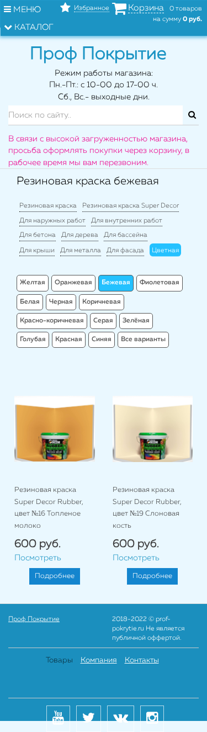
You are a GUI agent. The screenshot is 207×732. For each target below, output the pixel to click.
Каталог (33, 27)
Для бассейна (125, 235)
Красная (68, 339)
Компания (99, 660)
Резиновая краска (48, 206)
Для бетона (37, 235)
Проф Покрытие (34, 619)
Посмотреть (37, 558)
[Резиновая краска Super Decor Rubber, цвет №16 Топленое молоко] (54, 428)
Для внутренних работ (126, 221)
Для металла (80, 250)
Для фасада (125, 250)
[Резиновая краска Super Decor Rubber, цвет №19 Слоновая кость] (153, 428)
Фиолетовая (159, 282)
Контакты (142, 660)
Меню (26, 10)
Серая (103, 320)
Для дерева (79, 235)
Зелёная (136, 320)
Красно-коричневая (52, 320)
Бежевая (116, 282)
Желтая (32, 282)
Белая (30, 302)
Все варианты (143, 339)
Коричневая (101, 302)
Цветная (165, 250)
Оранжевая (73, 282)
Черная (61, 302)
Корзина (146, 8)
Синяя (102, 339)
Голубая (33, 339)
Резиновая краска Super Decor (130, 206)
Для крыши (37, 250)
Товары (59, 660)
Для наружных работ (52, 221)
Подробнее (55, 576)
